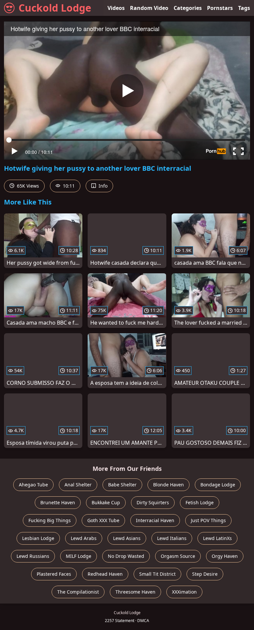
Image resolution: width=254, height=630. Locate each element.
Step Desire (205, 574)
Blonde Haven (168, 484)
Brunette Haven (57, 502)
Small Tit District (157, 574)
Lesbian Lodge (38, 538)
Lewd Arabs (84, 538)
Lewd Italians (172, 538)
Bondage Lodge (217, 484)
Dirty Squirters (153, 502)
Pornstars (220, 8)
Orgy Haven (225, 556)
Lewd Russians (33, 556)
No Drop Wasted (126, 556)
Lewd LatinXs (217, 538)
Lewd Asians (127, 538)
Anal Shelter (78, 484)
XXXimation (184, 592)
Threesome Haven (135, 592)
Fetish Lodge (200, 502)
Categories (188, 8)
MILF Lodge (78, 556)
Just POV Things (208, 520)
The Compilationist (78, 592)
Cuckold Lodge (55, 8)
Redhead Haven (105, 574)
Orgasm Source (178, 556)
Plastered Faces (54, 574)
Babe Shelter (122, 484)
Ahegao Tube (33, 484)
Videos (116, 8)
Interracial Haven (155, 520)
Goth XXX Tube (103, 520)
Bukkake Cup (106, 502)
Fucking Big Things (49, 520)
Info (102, 186)
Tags (244, 8)
